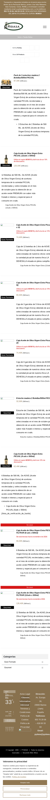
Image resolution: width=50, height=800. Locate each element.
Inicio (19, 37)
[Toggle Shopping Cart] (40, 27)
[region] (25, 779)
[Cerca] (47, 759)
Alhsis (36, 753)
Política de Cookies (19, 777)
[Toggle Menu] (45, 27)
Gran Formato (23, 662)
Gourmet (23, 668)
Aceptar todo (25, 782)
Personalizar (25, 789)
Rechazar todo (25, 795)
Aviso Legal (25, 694)
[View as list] (27, 60)
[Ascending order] (37, 47)
